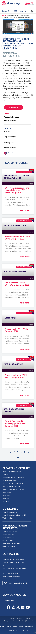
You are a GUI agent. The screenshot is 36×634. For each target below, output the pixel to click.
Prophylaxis (6, 495)
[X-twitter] (18, 607)
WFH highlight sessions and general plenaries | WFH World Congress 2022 (17, 190)
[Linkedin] (23, 607)
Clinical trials (6, 501)
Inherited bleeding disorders (11, 471)
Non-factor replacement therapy (13, 489)
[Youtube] (27, 607)
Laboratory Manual (8, 534)
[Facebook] (8, 607)
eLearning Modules (8, 546)
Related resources (10, 120)
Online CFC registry (8, 540)
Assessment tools (8, 537)
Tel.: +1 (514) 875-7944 (10, 574)
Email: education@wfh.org (11, 577)
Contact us (5, 11)
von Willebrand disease (9, 480)
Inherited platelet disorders (11, 486)
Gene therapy (6, 492)
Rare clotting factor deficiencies (12, 483)
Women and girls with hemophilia (13, 477)
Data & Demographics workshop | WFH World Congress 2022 (15, 423)
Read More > (25, 210)
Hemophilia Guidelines (9, 512)
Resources (5, 15)
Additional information (11, 117)
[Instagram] (13, 607)
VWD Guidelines (7, 518)
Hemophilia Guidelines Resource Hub (14, 515)
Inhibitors (5, 498)
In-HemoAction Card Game (11, 543)
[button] (23, 11)
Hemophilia (6, 474)
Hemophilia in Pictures (9, 531)
